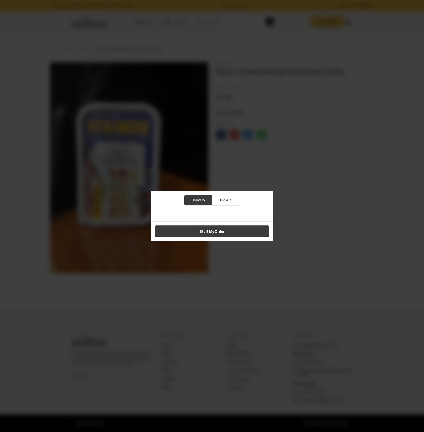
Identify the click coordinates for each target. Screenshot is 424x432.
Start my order (212, 231)
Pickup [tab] (226, 200)
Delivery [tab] (198, 200)
